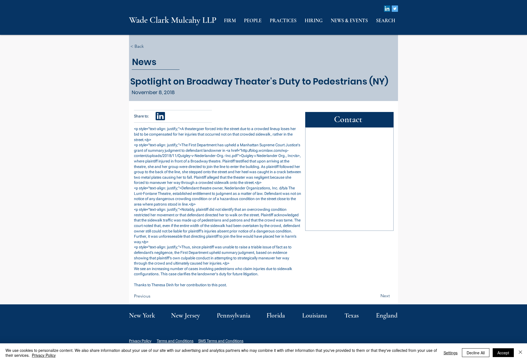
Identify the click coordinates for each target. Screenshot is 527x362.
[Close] (520, 353)
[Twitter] (395, 8)
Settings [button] (451, 352)
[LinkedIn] (387, 8)
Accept (503, 352)
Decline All (476, 352)
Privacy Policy (140, 341)
